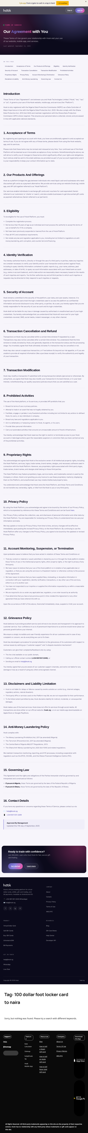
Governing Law (46, 79)
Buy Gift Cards (8, 935)
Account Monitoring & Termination (43, 75)
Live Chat (6, 969)
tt (20, 908)
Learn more (31, 866)
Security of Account (11, 70)
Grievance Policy (63, 75)
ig (15, 908)
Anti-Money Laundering (30, 79)
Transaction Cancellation (29, 70)
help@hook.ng (26, 661)
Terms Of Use (61, 1046)
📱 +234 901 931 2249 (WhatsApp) (15, 899)
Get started (15, 866)
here (72, 510)
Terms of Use (50, 907)
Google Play (80, 1098)
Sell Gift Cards (8, 931)
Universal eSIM (8, 940)
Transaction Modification (49, 70)
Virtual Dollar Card (9, 926)
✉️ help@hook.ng (9, 902)
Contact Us (58, 79)
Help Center (50, 935)
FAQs (5, 1042)
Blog (47, 926)
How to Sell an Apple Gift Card (43, 1059)
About (48, 892)
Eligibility (56, 66)
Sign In (69, 10)
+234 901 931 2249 (14, 815)
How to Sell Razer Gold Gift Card (43, 1069)
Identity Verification (69, 66)
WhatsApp (6, 964)
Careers (49, 897)
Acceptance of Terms (23, 66)
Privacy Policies (61, 1051)
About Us (59, 1042)
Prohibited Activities (66, 70)
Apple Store (79, 1060)
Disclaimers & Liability (12, 79)
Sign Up (80, 10)
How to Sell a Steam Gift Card (43, 1049)
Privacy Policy (24, 75)
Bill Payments (8, 945)
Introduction (9, 66)
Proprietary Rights (11, 75)
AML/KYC (49, 911)
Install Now (63, 3)
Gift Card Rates (51, 931)
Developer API (51, 940)
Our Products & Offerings (42, 66)
